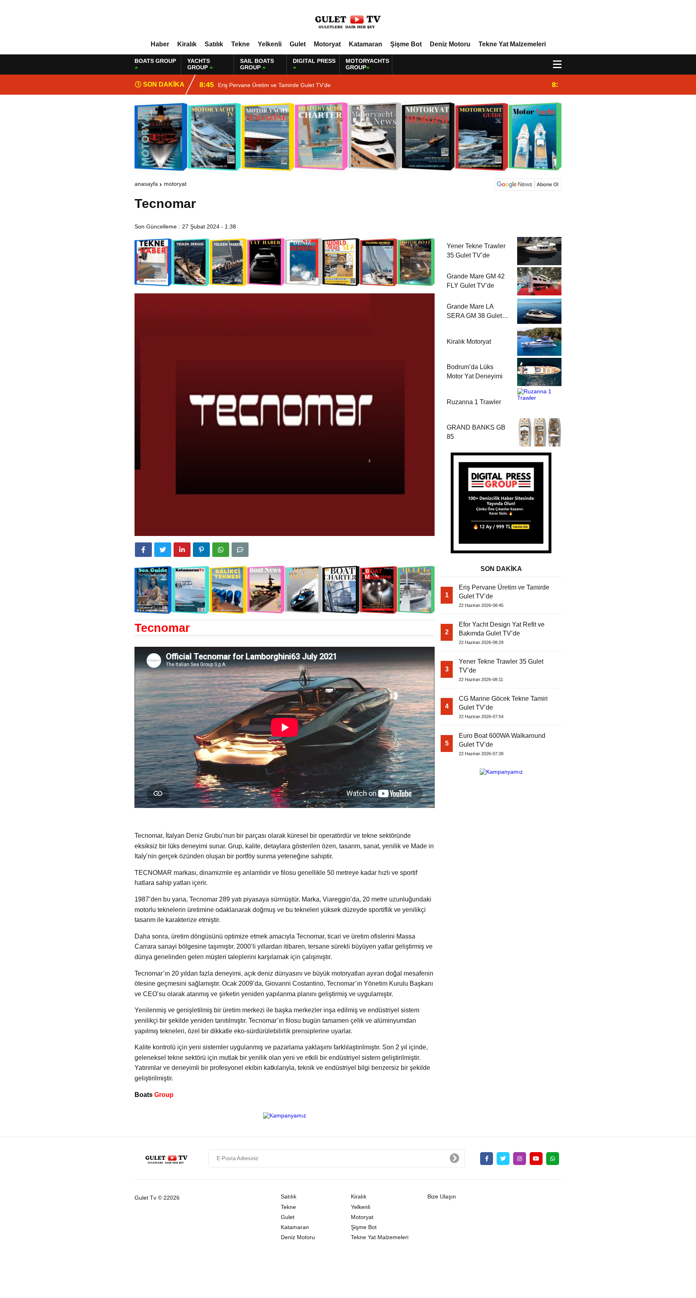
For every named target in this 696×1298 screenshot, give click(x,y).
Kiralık (187, 44)
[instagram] (519, 1158)
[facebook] (143, 549)
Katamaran (365, 44)
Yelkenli (270, 44)
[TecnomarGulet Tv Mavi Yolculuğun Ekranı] (348, 20)
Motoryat (327, 44)
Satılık (214, 44)
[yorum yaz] (240, 549)
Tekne (240, 44)
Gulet (298, 44)
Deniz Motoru (450, 44)
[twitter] (163, 549)
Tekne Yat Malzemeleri (512, 44)
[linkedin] (182, 549)
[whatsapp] (552, 1158)
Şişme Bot (406, 44)
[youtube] (536, 1158)
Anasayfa (146, 184)
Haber (160, 44)
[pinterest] (201, 549)
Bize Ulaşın (441, 1196)
